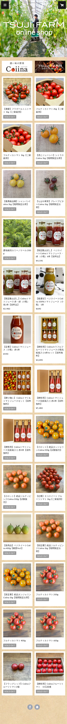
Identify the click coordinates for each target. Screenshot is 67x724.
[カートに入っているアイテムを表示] (62, 5)
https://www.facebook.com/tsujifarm (30, 707)
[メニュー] (5, 5)
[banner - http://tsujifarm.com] (50, 67)
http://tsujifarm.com (37, 707)
